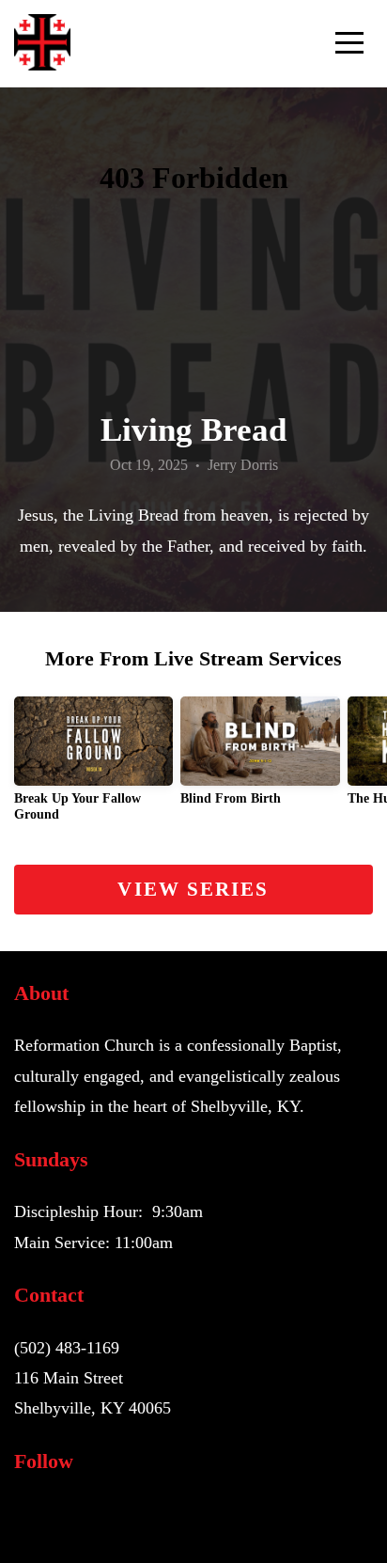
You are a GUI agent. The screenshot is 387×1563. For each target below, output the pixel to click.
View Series (193, 889)
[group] (93, 766)
